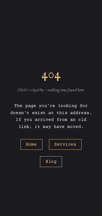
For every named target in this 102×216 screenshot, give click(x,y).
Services (65, 144)
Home (31, 144)
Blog (51, 161)
